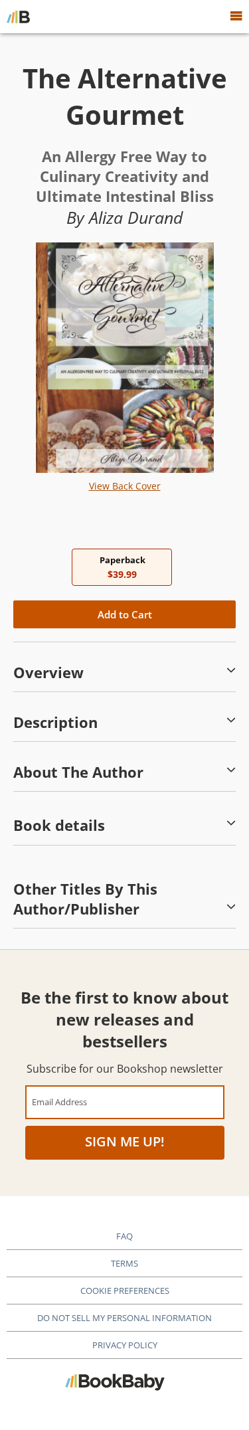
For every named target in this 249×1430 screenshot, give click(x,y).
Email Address (59, 1101)
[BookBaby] (18, 16)
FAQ (124, 1236)
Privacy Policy (124, 1345)
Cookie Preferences (124, 1290)
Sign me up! (125, 1141)
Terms (124, 1263)
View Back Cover (125, 486)
